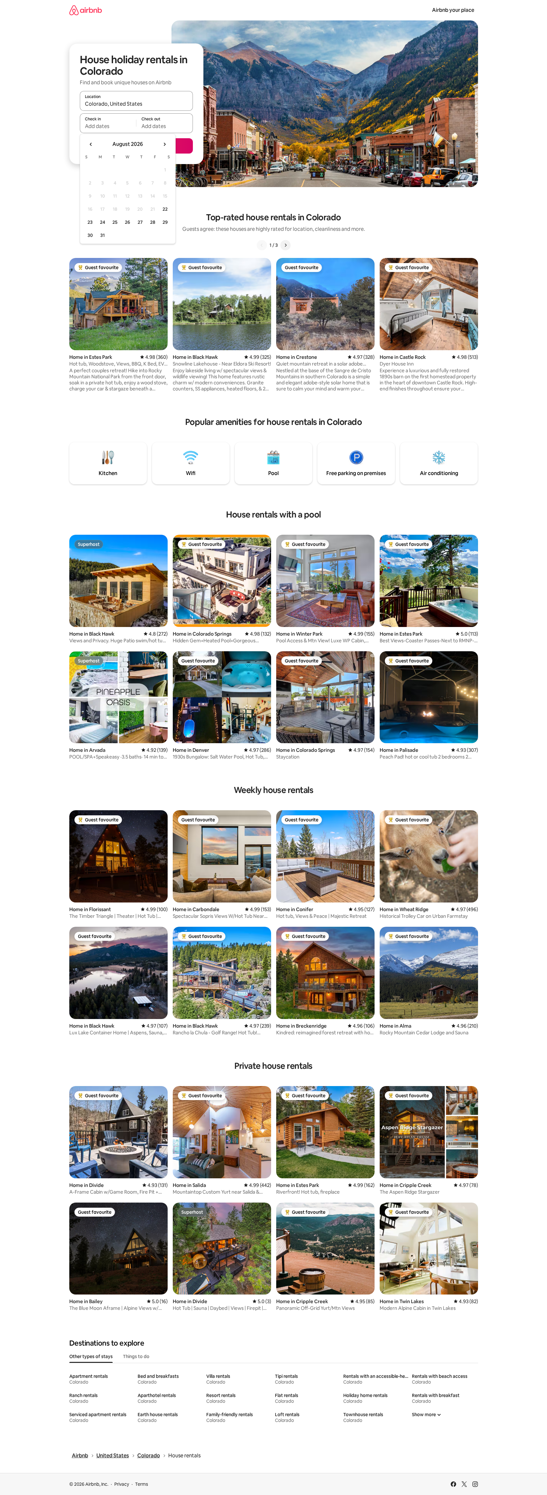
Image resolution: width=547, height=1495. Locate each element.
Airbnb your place (453, 10)
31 (102, 235)
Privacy (121, 1484)
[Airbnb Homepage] (85, 10)
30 (90, 235)
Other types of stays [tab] (91, 1356)
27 (140, 222)
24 (102, 222)
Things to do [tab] (136, 1356)
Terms (141, 1484)
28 (152, 222)
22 (165, 209)
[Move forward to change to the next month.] (164, 144)
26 (127, 222)
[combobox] (136, 104)
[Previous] (262, 245)
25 (115, 222)
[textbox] (108, 126)
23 (90, 222)
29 (165, 222)
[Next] (285, 245)
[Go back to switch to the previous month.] (91, 144)
